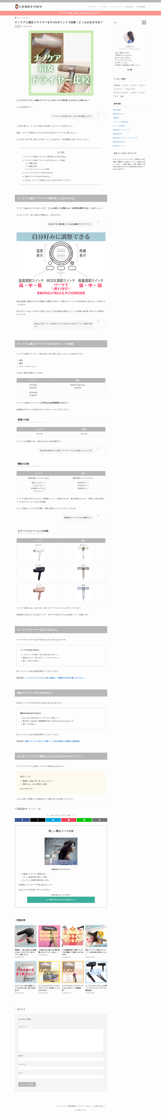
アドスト (125, 85)
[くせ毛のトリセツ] (28, 6)
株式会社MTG (118, 134)
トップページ (62, 1106)
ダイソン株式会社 (119, 126)
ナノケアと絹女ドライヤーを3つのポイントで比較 (45, 160)
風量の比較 (33, 163)
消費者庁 (116, 118)
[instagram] (128, 70)
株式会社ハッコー (119, 146)
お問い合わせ (99, 1106)
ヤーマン (142, 92)
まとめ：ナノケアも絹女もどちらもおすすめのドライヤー (48, 180)
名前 (20, 1056)
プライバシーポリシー (85, 1106)
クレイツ (134, 85)
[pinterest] (131, 70)
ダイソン (142, 85)
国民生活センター (119, 114)
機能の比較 (33, 166)
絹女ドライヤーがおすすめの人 (37, 176)
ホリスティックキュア (121, 92)
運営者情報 (72, 1106)
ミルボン (133, 92)
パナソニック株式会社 (120, 122)
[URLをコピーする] (99, 820)
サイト (20, 1073)
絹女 (39, 809)
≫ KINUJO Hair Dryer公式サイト (61, 900)
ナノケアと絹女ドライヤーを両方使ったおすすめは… (46, 157)
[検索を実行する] (144, 22)
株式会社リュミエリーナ (121, 130)
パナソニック (32, 809)
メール (21, 1064)
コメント (22, 1026)
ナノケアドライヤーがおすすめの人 (39, 173)
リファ (116, 96)
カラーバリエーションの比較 (39, 169)
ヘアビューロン (130, 89)
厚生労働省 (117, 110)
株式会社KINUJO (119, 142)
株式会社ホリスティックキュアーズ (125, 138)
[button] (22, 820)
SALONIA (117, 85)
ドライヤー (21, 809)
